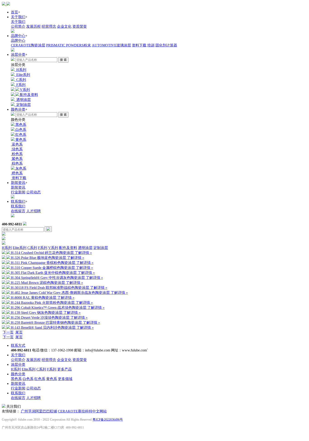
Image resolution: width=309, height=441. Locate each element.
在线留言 (18, 211)
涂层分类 (18, 54)
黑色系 (16, 379)
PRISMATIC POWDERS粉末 (68, 45)
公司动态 (33, 192)
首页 (14, 12)
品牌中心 (18, 36)
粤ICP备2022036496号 (108, 419)
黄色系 (51, 379)
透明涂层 (85, 248)
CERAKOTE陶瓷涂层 (28, 45)
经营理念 (49, 26)
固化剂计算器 (166, 45)
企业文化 (64, 26)
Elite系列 (19, 248)
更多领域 (65, 379)
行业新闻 (18, 192)
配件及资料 (68, 248)
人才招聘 (33, 211)
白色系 (28, 379)
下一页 (8, 332)
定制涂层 (100, 248)
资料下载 (139, 45)
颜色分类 (18, 109)
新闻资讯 (18, 183)
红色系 (39, 379)
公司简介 (18, 26)
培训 (150, 45)
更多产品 (64, 369)
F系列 (42, 248)
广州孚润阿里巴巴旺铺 (39, 411)
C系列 (32, 248)
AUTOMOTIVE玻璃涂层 (111, 45)
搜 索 (63, 59)
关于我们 (18, 17)
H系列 (7, 248)
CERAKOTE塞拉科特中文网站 (82, 411)
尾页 (19, 332)
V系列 (53, 248)
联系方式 (18, 345)
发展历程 (33, 26)
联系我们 (18, 201)
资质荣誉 (79, 26)
